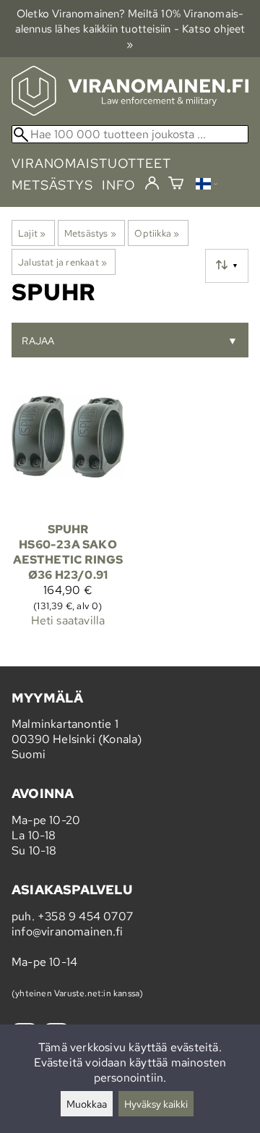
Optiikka (156, 232)
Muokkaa (86, 1104)
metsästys (52, 185)
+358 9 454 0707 (85, 916)
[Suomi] (206, 185)
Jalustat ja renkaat (62, 261)
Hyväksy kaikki (156, 1104)
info (119, 185)
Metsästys (90, 232)
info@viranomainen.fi (67, 931)
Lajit (32, 232)
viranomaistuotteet (91, 163)
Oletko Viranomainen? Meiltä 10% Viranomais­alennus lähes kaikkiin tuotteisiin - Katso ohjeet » (130, 29)
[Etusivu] (130, 111)
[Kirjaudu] (152, 183)
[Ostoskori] (175, 185)
